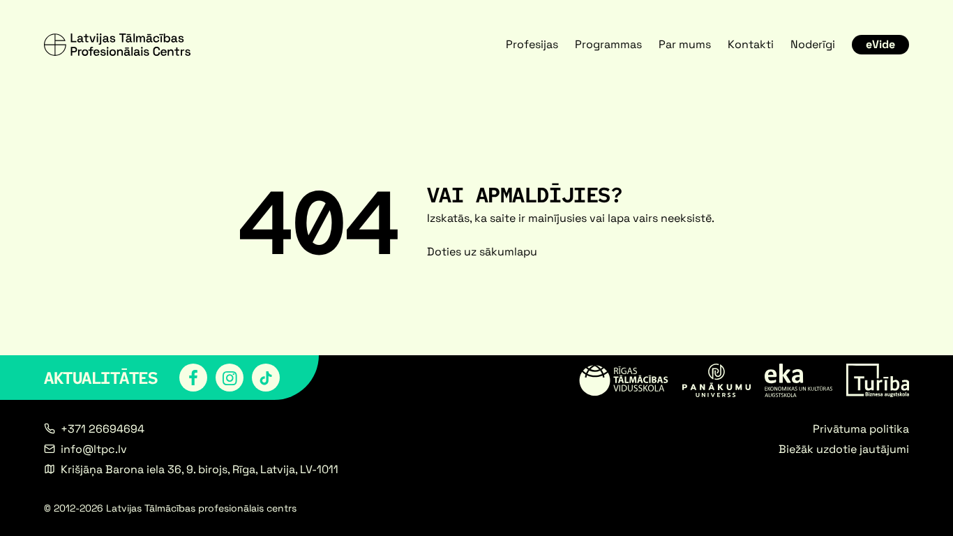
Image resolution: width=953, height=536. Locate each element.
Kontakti (751, 44)
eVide (880, 44)
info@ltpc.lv (94, 449)
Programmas (608, 44)
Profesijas (532, 44)
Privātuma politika (861, 429)
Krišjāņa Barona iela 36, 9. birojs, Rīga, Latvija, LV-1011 (199, 469)
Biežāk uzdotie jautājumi (844, 449)
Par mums (685, 44)
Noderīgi (812, 44)
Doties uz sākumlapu (482, 251)
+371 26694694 (102, 429)
